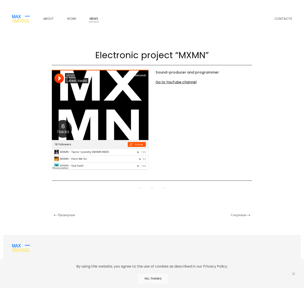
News (94, 18)
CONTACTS (283, 18)
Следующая (239, 215)
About (48, 18)
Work (71, 18)
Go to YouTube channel (176, 82)
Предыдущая (66, 215)
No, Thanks (153, 278)
